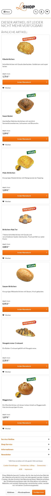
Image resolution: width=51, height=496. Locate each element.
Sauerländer (7, 116)
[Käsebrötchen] (25, 46)
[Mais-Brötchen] (25, 160)
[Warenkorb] (47, 11)
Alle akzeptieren (24, 492)
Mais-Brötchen (8, 173)
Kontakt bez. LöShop (28, 465)
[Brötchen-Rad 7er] (25, 217)
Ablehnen (10, 492)
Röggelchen (7, 400)
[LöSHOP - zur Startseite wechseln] (25, 6)
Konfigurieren (39, 492)
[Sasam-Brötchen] (25, 274)
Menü (7, 12)
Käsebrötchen (8, 59)
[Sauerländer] (25, 103)
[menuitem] (6, 11)
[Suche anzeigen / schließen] (35, 11)
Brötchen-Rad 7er (10, 229)
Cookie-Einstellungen (10, 465)
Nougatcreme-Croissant (12, 343)
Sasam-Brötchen (9, 286)
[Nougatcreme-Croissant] (25, 330)
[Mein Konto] (41, 11)
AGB (20, 469)
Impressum (28, 469)
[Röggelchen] (25, 387)
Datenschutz (41, 465)
